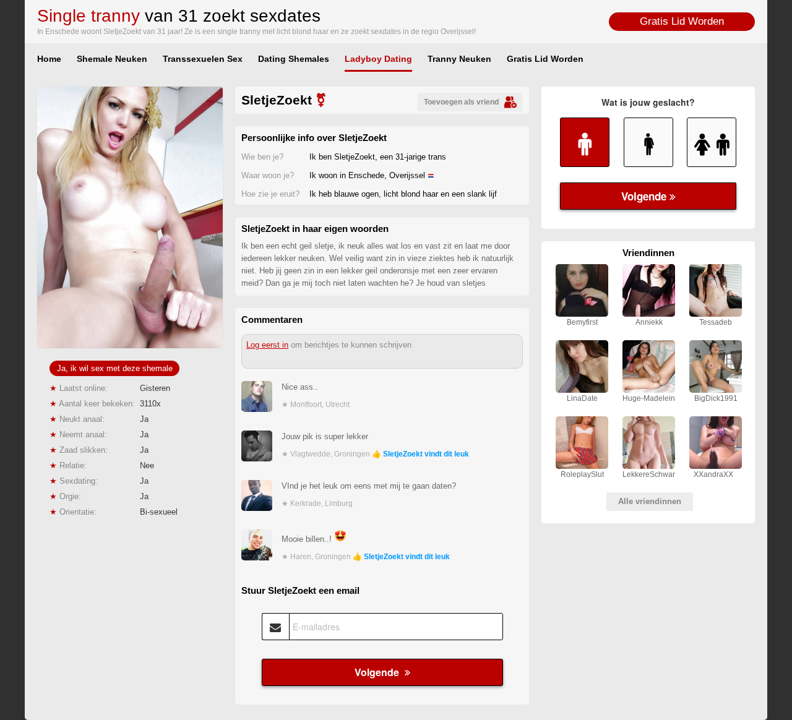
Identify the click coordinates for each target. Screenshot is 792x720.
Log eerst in (267, 344)
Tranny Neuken (459, 59)
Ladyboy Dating (378, 59)
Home (49, 59)
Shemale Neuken (112, 59)
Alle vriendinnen (649, 501)
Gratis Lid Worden (682, 21)
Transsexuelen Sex (203, 59)
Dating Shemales (293, 59)
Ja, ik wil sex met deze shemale (115, 368)
